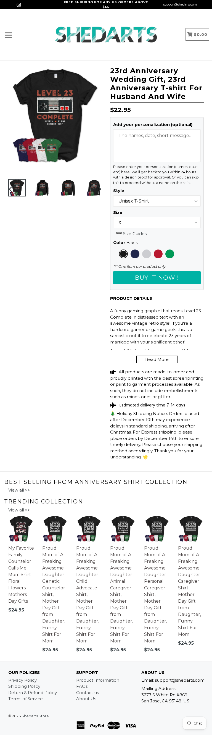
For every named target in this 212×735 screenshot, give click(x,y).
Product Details (131, 298)
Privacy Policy (22, 680)
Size (117, 212)
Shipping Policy (24, 686)
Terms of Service (25, 698)
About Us (86, 698)
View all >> (19, 490)
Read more (157, 359)
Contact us (87, 692)
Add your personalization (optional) (152, 124)
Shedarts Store (35, 716)
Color (125, 242)
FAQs (82, 686)
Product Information (97, 680)
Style (118, 190)
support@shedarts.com (180, 4)
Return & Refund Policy (32, 692)
